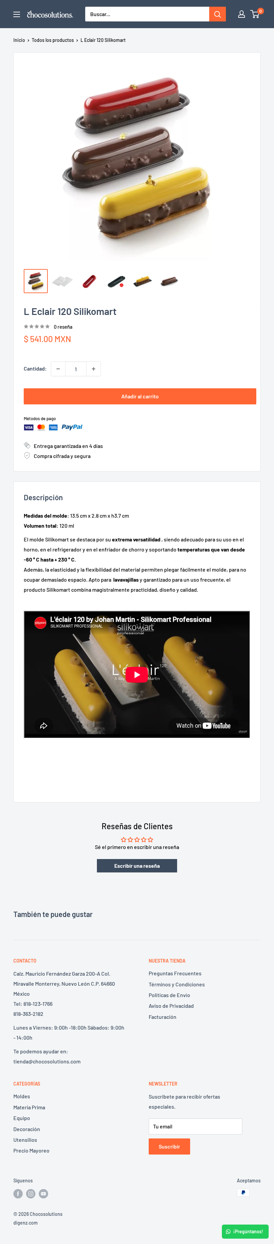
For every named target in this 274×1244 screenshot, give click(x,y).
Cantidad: (35, 368)
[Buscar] (217, 14)
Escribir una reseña (137, 865)
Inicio (19, 40)
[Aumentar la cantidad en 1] (94, 369)
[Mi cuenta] (241, 14)
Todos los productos (53, 40)
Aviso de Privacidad (171, 1005)
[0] (255, 14)
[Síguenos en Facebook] (18, 1193)
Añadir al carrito (140, 396)
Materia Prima (29, 1107)
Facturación (162, 1016)
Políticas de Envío (169, 995)
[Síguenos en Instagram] (30, 1193)
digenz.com (25, 1223)
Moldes (21, 1096)
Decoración (26, 1129)
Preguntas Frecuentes (175, 973)
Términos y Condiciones (177, 984)
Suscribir (169, 1146)
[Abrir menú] (16, 14)
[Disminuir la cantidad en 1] (58, 369)
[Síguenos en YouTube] (43, 1193)
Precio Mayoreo (31, 1150)
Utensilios (25, 1139)
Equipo (21, 1118)
